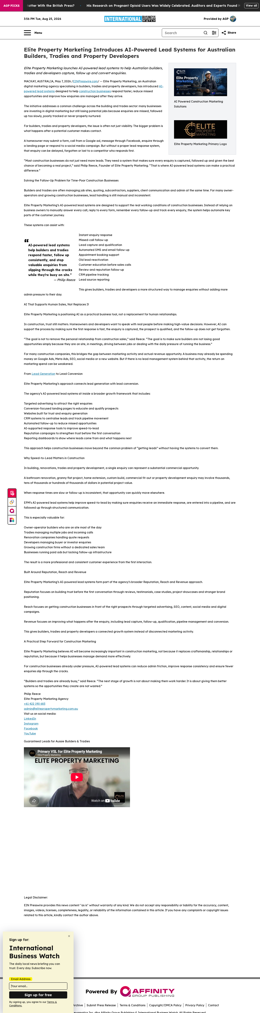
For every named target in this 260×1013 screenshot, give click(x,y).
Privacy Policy (194, 1005)
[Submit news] (12, 493)
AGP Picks (11, 5)
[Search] (205, 33)
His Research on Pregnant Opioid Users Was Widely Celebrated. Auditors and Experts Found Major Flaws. (172, 6)
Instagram (31, 723)
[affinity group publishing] (12, 510)
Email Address (20, 979)
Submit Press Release (101, 1005)
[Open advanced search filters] (214, 33)
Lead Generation (43, 373)
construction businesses (95, 91)
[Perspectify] (12, 502)
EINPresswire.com (85, 81)
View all (251, 5)
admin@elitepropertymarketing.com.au (51, 708)
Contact (213, 1005)
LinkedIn (30, 718)
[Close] (69, 936)
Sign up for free (38, 995)
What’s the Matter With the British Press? (40, 6)
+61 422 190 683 (34, 703)
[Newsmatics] (12, 519)
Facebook (31, 728)
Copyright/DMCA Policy (165, 1005)
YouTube (30, 733)
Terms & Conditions (132, 1005)
